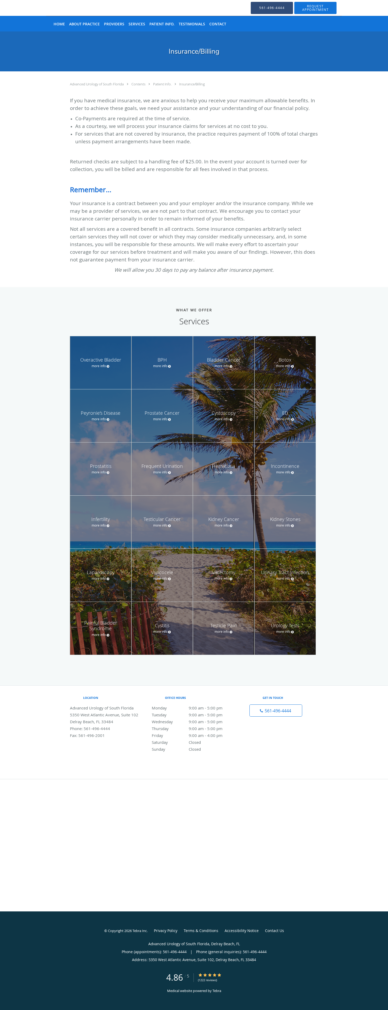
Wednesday (187, 721)
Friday (187, 735)
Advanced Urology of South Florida (97, 84)
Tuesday (187, 714)
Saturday (176, 742)
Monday (187, 708)
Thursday (187, 728)
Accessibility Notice (242, 930)
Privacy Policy (165, 930)
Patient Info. (162, 84)
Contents (138, 84)
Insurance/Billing (192, 84)
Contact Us (274, 930)
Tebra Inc (140, 930)
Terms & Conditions (201, 930)
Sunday (176, 749)
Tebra (216, 990)
